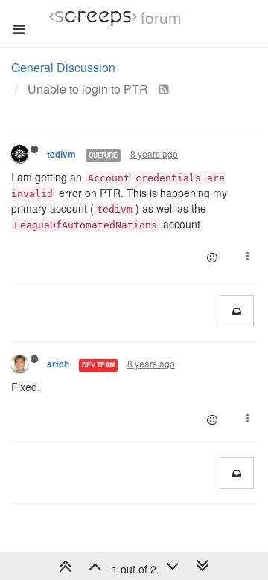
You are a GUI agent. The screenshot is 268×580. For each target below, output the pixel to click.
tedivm (61, 154)
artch (58, 364)
